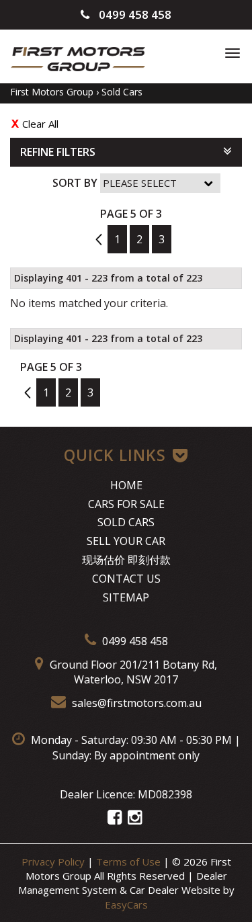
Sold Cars (121, 91)
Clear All (40, 123)
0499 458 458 (133, 14)
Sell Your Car (126, 541)
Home (126, 485)
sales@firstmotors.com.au (135, 703)
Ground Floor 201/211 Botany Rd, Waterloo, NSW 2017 (132, 672)
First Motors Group (51, 91)
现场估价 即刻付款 (126, 559)
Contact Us (126, 578)
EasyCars (126, 904)
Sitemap (126, 597)
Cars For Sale (126, 504)
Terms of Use (129, 861)
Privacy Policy (54, 861)
